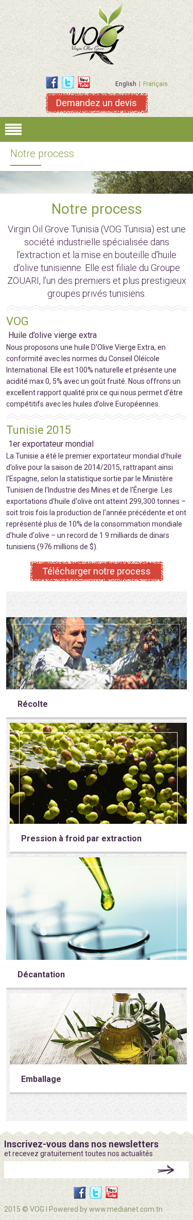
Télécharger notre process (96, 571)
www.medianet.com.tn (126, 1209)
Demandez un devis (96, 102)
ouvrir (96, 129)
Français (155, 84)
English (125, 84)
